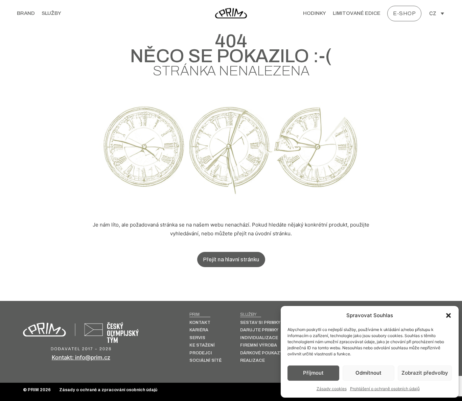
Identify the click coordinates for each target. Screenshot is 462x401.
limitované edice (356, 13)
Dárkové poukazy (261, 353)
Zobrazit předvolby (424, 373)
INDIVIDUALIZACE (259, 338)
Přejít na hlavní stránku (231, 259)
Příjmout (313, 373)
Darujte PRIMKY (259, 330)
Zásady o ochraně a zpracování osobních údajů (108, 390)
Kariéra (198, 330)
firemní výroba (258, 345)
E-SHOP (404, 13)
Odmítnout (368, 373)
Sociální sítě (205, 360)
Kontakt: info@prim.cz (81, 357)
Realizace (252, 360)
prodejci (200, 353)
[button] (448, 315)
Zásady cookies (332, 388)
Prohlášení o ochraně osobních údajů (385, 388)
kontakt (199, 323)
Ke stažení (202, 345)
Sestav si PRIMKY (260, 323)
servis (197, 338)
